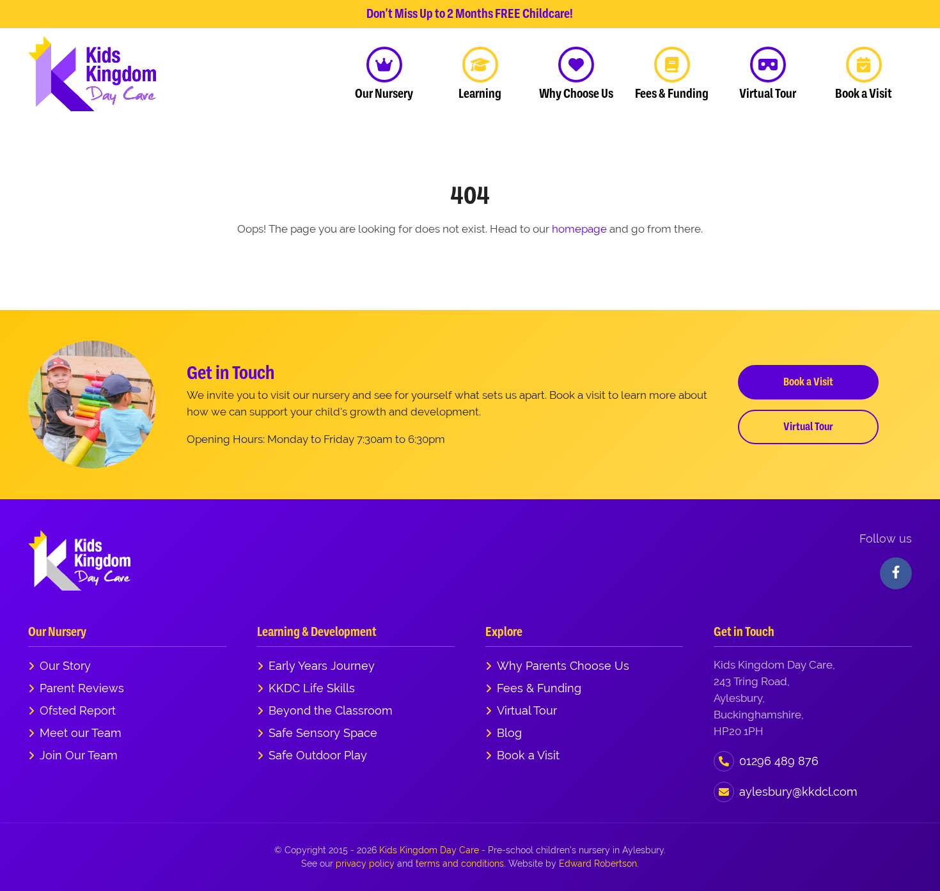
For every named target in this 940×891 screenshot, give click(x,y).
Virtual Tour (808, 426)
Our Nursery (57, 631)
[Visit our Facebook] (896, 573)
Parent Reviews (82, 688)
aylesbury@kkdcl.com (798, 791)
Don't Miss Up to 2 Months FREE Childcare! (469, 13)
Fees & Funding (539, 688)
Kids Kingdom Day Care (429, 850)
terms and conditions (460, 863)
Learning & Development (317, 631)
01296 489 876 (779, 761)
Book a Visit (808, 381)
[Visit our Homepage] (92, 73)
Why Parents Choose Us (563, 665)
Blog (509, 733)
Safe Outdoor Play (318, 755)
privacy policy (365, 863)
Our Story (65, 665)
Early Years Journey (322, 665)
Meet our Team (80, 733)
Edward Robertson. (599, 863)
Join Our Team (79, 755)
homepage (579, 228)
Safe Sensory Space (323, 733)
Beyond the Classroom (331, 710)
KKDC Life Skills (312, 688)
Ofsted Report (78, 710)
